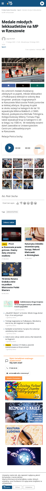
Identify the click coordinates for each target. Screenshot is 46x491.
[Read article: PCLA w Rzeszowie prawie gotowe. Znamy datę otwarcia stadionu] (11, 234)
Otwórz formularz (14, 378)
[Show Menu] (3, 3)
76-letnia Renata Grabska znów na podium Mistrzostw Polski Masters (10, 284)
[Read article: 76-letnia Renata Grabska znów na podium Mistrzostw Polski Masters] (11, 269)
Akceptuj (7, 487)
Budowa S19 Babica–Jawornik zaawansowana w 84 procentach (19, 346)
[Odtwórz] (9, 148)
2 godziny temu (11, 317)
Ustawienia (28, 487)
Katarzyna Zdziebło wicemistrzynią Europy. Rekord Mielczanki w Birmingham (34, 249)
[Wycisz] (33, 148)
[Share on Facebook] (9, 85)
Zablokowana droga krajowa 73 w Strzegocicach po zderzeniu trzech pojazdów (28, 304)
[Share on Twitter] (23, 85)
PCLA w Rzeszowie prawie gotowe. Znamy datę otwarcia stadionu (11, 249)
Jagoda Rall (10, 39)
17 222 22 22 (13, 368)
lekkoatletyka (12, 212)
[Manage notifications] (4, 486)
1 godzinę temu (19, 310)
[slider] (38, 148)
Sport (4, 47)
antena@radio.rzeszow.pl (19, 373)
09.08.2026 (5, 293)
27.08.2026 (5, 259)
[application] (23, 148)
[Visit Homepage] (9, 3)
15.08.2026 (28, 258)
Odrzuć (17, 487)
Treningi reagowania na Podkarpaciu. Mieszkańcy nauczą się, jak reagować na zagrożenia (23, 322)
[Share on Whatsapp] (37, 85)
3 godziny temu (11, 341)
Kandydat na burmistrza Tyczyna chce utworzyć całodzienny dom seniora (22, 330)
